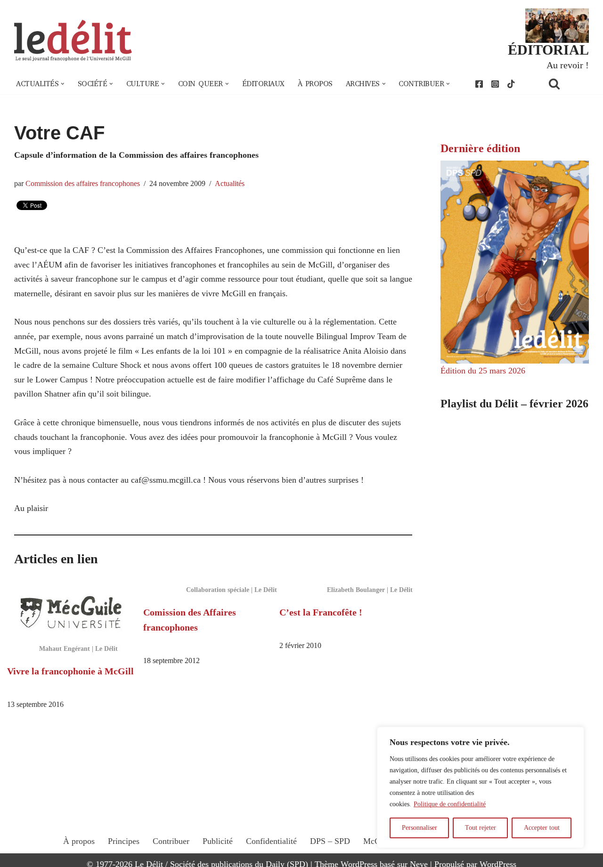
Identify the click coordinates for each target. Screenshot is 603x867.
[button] (63, 84)
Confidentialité (271, 841)
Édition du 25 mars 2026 (482, 370)
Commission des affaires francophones (82, 183)
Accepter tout (542, 827)
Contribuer (171, 841)
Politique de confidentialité (450, 804)
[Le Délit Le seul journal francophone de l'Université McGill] (73, 41)
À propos (315, 84)
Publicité (218, 841)
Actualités (229, 183)
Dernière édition (480, 148)
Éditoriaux (263, 84)
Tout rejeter (480, 827)
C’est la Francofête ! (320, 612)
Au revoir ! (567, 65)
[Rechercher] (566, 83)
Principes (123, 841)
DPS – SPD (330, 841)
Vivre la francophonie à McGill (70, 671)
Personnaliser (419, 827)
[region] (480, 787)
